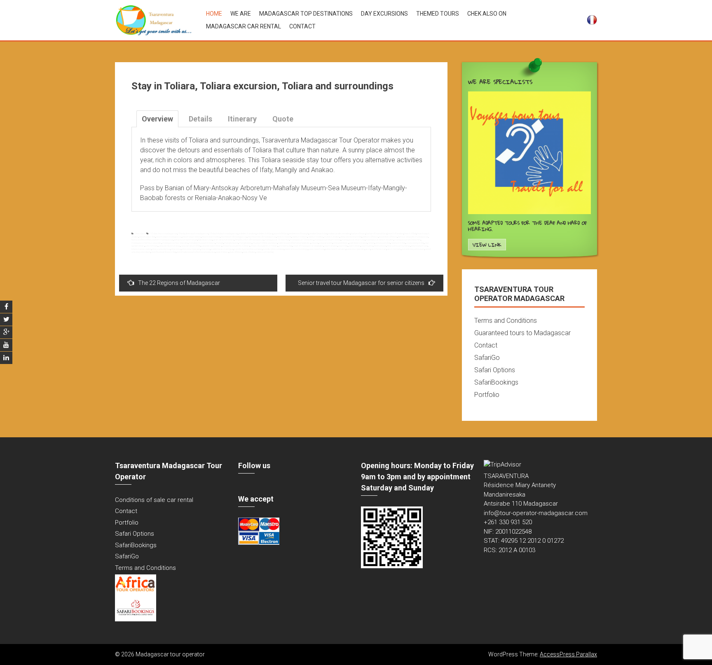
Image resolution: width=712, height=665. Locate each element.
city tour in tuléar (315, 237)
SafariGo (487, 358)
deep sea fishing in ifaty (351, 237)
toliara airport (380, 246)
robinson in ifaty (398, 243)
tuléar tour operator (356, 249)
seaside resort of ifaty (191, 246)
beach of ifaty (410, 233)
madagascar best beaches (407, 239)
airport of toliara (281, 233)
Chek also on (486, 13)
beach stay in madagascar (169, 237)
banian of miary (358, 233)
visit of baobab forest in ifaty (163, 252)
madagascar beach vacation (379, 239)
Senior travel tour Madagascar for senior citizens (361, 283)
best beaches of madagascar (262, 237)
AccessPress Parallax (568, 654)
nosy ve (315, 243)
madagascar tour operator (175, 243)
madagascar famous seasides (146, 243)
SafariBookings (496, 382)
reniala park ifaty (382, 243)
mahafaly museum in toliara (202, 243)
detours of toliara (370, 237)
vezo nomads (394, 249)
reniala (371, 243)
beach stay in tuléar (211, 237)
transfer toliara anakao (273, 249)
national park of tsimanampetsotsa (294, 243)
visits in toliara (222, 252)
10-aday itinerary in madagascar (193, 233)
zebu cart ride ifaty (265, 252)
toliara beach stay (419, 246)
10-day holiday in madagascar (223, 233)
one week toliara (341, 243)
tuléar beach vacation (336, 249)
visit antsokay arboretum (413, 249)
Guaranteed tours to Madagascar (522, 333)
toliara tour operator (191, 249)
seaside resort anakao (169, 246)
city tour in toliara (299, 237)
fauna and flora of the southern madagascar (152, 239)
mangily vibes (245, 243)
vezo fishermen (378, 249)
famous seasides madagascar (413, 237)
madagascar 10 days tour (277, 239)
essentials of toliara (388, 237)
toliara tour (176, 249)
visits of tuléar (249, 252)
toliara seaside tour (161, 249)
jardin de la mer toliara (223, 239)
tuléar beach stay (317, 249)
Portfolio (486, 395)
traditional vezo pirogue (222, 249)
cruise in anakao (332, 237)
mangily (219, 243)
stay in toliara (355, 246)
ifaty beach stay (205, 239)
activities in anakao (247, 233)
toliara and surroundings (398, 246)
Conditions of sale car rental (154, 500)
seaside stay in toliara (211, 246)
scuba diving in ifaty (415, 243)
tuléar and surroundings (296, 249)
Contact (302, 26)
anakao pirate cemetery (339, 233)
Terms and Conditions (505, 320)
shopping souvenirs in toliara (236, 246)
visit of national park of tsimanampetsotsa (196, 252)
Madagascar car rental (243, 26)
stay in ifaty (343, 246)
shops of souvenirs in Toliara (264, 246)
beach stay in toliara (192, 237)
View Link (487, 245)
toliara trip (205, 249)
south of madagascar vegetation (308, 246)
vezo (367, 249)
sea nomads (151, 246)
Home (214, 13)
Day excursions (384, 13)
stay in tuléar (367, 246)
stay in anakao (330, 246)
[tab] (157, 118)
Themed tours (437, 13)
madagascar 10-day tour (302, 239)
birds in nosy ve (284, 237)
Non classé (141, 233)
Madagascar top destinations (306, 13)
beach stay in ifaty (147, 237)
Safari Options (494, 370)
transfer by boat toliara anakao (248, 249)
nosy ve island (326, 243)
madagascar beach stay (353, 239)
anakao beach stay (318, 233)
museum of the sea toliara (265, 243)
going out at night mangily (185, 239)
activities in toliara (265, 233)
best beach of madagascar (234, 237)
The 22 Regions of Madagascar (179, 283)
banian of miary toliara (376, 233)
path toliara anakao (358, 243)
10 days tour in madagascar (163, 233)
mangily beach (231, 243)
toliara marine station (141, 249)
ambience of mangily (299, 233)
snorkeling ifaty (285, 246)
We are (240, 13)
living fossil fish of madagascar (249, 239)
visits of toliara (236, 252)
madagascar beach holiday (327, 239)
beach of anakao (395, 233)
